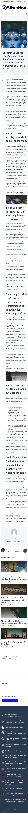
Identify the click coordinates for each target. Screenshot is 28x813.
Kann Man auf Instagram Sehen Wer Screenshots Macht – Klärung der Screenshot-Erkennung (14, 782)
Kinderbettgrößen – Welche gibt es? (14, 751)
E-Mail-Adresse (5, 683)
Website (3, 689)
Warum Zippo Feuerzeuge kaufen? (14, 727)
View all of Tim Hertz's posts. (14, 541)
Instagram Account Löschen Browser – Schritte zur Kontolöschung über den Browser (15, 769)
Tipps (4, 49)
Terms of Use (18, 1)
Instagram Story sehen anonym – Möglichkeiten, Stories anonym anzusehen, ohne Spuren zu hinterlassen (14, 577)
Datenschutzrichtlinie (6, 1)
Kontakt (12, 1)
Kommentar (4, 660)
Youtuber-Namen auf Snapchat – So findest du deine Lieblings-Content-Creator (12, 600)
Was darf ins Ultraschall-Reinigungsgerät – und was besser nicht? (14, 716)
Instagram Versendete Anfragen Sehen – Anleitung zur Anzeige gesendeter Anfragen (15, 801)
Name (3, 677)
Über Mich (24, 1)
